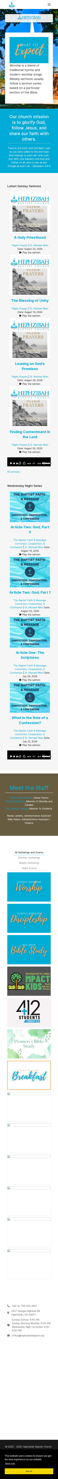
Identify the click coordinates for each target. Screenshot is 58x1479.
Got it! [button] (29, 1471)
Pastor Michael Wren (20, 797)
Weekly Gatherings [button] (29, 862)
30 (19, 463)
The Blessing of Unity (30, 300)
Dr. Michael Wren (39, 245)
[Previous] (14, 463)
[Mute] (43, 463)
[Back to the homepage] (11, 4)
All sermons (13, 471)
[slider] (33, 463)
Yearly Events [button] (29, 868)
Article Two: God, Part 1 (30, 592)
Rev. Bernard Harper (17, 808)
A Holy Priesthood (30, 237)
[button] (49, 4)
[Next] (17, 463)
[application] (29, 461)
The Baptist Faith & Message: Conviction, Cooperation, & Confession (28, 544)
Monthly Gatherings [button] (29, 857)
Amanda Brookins (15, 801)
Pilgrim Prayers (20, 245)
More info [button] (10, 1463)
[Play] (11, 463)
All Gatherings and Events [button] (29, 852)
